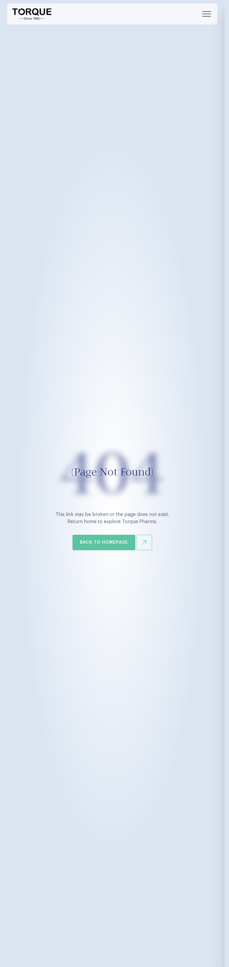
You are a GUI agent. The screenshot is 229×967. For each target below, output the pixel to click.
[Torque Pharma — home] (32, 14)
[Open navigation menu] (206, 14)
